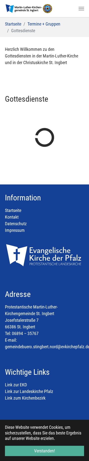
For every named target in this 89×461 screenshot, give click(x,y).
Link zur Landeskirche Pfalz (29, 391)
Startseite (13, 210)
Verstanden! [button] (44, 450)
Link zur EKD (16, 384)
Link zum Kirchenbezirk (25, 398)
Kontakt (12, 217)
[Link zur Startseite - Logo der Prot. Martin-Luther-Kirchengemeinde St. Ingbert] (29, 8)
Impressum (15, 230)
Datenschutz (16, 223)
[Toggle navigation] (81, 8)
